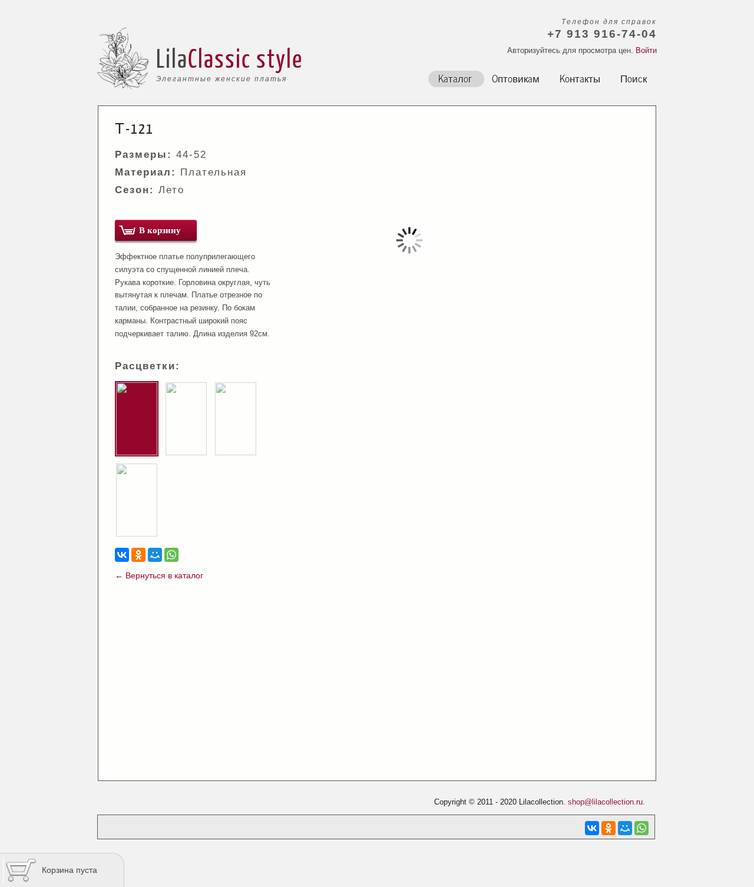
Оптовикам (516, 78)
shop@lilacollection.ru (605, 801)
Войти (646, 50)
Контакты (580, 78)
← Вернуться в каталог (159, 575)
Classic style (245, 57)
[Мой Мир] (155, 555)
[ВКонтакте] (122, 555)
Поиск (633, 78)
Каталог (455, 78)
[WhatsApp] (171, 555)
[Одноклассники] (138, 555)
